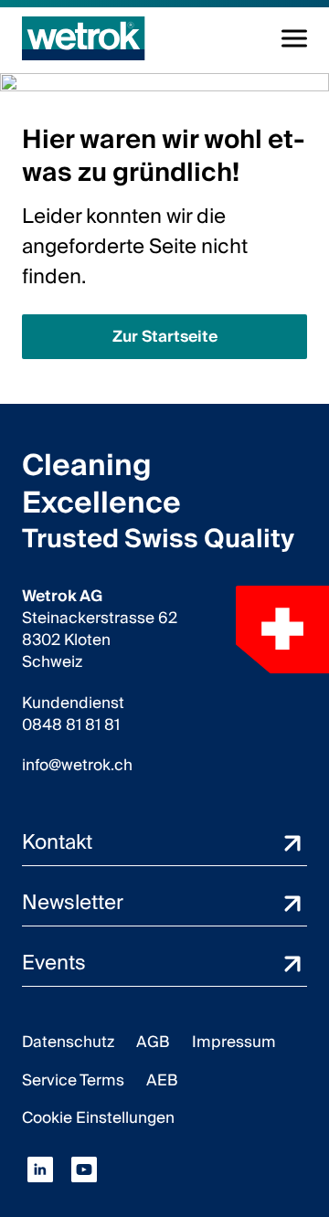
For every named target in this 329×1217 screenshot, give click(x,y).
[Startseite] (83, 38)
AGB (153, 1042)
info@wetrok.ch (77, 766)
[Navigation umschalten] (294, 38)
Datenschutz (68, 1042)
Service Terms (73, 1080)
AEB (162, 1080)
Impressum (234, 1042)
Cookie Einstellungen (98, 1117)
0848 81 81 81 (71, 725)
